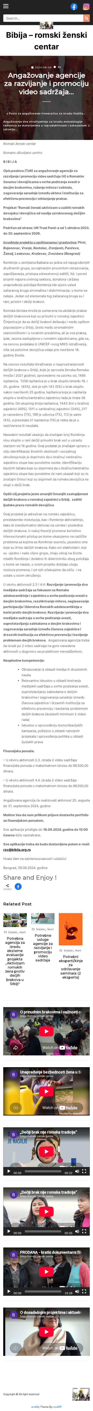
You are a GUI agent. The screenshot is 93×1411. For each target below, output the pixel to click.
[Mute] (77, 1171)
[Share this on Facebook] (18, 886)
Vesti (22, 932)
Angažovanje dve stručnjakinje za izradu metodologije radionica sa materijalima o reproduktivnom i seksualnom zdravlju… (45, 125)
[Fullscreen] (84, 1171)
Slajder (13, 932)
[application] (46, 1151)
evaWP (57, 1406)
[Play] (9, 1171)
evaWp (35, 1406)
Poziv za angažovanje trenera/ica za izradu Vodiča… (48, 113)
